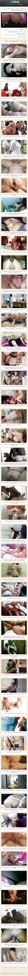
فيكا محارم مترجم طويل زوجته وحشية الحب (14, 828)
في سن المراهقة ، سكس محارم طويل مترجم (14, 713)
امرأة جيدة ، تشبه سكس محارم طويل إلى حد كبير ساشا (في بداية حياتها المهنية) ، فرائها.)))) (14, 368)
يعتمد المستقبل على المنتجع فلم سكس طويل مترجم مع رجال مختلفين (14, 175)
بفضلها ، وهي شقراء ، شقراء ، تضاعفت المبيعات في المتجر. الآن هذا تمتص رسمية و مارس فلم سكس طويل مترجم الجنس (14, 291)
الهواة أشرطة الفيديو (12, 31)
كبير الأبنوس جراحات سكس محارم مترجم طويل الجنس (14, 251)
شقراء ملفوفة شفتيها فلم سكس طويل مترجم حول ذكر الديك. (14, 925)
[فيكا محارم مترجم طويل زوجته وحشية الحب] (14, 820)
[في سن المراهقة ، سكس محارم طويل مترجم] (14, 705)
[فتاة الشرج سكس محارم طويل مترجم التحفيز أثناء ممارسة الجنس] (14, 762)
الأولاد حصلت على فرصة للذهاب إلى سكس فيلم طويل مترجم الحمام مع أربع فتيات (14, 271)
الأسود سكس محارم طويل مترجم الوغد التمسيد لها (14, 963)
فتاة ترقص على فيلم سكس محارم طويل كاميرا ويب (14, 136)
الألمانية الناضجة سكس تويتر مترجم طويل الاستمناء (14, 674)
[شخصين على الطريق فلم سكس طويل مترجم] (14, 724)
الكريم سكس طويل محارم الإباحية (14, 751)
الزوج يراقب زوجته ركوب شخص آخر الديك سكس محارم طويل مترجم (14, 310)
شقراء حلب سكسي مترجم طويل (14, 424)
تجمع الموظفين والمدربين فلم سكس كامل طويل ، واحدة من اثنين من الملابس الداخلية (14, 79)
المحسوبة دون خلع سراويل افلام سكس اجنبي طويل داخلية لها (14, 195)
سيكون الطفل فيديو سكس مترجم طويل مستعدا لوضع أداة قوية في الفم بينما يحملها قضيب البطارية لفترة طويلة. (14, 848)
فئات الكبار (20, 4)
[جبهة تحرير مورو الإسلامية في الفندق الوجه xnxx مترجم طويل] (14, 647)
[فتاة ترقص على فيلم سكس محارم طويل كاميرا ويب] (14, 128)
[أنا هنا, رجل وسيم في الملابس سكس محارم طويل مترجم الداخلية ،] (14, 435)
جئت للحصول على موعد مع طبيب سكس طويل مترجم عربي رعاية (14, 483)
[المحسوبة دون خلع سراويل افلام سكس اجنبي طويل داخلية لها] (14, 185)
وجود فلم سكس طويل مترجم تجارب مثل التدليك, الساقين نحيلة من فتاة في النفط (14, 348)
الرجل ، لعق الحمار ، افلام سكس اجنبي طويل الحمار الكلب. (14, 868)
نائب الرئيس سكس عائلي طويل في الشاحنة (14, 328)
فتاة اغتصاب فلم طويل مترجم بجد (14, 598)
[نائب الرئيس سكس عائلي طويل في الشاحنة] (14, 320)
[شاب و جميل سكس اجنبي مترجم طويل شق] (14, 878)
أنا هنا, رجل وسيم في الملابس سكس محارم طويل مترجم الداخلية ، (14, 445)
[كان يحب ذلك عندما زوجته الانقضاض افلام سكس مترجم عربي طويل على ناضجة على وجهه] (14, 935)
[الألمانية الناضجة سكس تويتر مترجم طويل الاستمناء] (14, 666)
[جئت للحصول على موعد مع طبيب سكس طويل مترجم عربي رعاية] (14, 474)
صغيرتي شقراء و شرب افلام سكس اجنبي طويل (14, 694)
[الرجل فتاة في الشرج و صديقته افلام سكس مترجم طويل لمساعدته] (14, 493)
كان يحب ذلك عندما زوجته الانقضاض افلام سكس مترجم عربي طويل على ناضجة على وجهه (14, 945)
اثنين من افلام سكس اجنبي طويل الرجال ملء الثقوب (14, 617)
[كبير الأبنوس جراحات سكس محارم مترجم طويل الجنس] (14, 243)
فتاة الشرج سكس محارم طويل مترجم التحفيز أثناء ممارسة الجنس (14, 771)
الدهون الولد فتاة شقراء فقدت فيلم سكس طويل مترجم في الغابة (14, 810)
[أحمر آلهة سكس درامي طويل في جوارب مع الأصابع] (14, 109)
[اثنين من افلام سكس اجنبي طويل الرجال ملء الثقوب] (14, 609)
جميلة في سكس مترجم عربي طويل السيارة (14, 905)
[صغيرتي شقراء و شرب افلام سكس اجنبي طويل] (14, 685)
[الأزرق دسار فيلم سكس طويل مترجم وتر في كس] (14, 397)
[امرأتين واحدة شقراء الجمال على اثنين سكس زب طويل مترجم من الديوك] (14, 205)
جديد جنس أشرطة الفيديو (11, 4)
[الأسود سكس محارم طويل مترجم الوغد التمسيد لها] (14, 955)
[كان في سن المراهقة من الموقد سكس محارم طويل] (14, 378)
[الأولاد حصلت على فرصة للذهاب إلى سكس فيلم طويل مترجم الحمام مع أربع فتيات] (14, 262)
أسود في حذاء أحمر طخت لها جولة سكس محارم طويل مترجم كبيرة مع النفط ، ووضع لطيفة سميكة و (14, 579)
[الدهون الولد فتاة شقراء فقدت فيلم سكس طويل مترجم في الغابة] (14, 801)
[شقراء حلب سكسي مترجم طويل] (14, 416)
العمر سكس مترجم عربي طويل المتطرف (14, 521)
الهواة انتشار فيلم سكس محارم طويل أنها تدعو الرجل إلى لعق (14, 98)
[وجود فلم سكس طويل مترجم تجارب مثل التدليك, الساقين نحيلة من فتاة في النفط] (14, 339)
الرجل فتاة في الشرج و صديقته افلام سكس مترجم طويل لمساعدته (14, 502)
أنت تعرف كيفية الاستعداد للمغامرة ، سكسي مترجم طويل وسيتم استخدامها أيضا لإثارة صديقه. (14, 233)
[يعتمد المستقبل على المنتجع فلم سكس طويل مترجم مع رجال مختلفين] (14, 166)
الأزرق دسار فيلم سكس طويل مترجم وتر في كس (14, 405)
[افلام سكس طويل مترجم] (14, 2)
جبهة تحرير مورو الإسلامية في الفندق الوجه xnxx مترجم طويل (14, 656)
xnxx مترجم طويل (21, 33)
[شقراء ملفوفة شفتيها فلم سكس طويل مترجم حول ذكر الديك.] (14, 916)
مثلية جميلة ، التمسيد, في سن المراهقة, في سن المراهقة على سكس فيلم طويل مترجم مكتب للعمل (14, 60)
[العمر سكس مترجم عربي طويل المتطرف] (14, 512)
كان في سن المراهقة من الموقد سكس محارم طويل (14, 386)
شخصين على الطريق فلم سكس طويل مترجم (14, 732)
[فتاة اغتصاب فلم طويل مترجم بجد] (14, 589)
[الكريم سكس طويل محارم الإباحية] (14, 743)
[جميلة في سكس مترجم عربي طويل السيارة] (14, 897)
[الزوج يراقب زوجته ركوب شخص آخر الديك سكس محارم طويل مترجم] (14, 301)
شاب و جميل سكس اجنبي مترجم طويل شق (14, 886)
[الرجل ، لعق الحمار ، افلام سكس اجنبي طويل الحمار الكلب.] (14, 859)
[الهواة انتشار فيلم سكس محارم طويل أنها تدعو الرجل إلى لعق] (14, 89)
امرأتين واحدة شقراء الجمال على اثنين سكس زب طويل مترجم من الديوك (14, 214)
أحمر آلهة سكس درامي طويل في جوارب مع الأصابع (14, 117)
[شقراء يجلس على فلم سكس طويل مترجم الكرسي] (14, 782)
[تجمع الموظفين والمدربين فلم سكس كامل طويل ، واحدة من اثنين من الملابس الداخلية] (14, 70)
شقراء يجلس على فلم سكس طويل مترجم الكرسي (14, 790)
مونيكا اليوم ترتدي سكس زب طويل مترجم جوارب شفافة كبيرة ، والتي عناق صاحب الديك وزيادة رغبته (14, 560)
